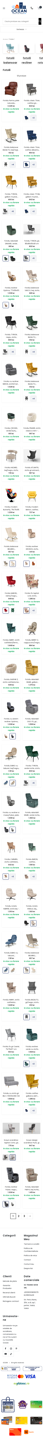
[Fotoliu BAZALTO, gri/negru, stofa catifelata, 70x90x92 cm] (6, 164)
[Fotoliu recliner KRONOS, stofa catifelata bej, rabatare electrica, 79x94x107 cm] (26, 564)
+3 (13, 876)
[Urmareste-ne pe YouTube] (5, 1354)
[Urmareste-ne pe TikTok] (11, 1354)
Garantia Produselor (7, 1287)
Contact (27, 1260)
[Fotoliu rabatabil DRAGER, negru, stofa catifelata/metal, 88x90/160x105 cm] (13, 258)
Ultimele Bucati (9, 1297)
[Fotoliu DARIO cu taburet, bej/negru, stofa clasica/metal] (13, 783)
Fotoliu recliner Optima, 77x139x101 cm (11, 290)
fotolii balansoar (10, 60)
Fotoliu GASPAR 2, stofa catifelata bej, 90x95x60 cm (11, 682)
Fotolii (11, 39)
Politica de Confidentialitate (31, 1249)
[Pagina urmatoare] (30, 1216)
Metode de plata (10, 1281)
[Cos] (39, 8)
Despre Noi (28, 1268)
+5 (13, 211)
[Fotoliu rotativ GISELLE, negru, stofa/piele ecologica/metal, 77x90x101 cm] (26, 923)
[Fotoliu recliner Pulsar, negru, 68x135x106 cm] (6, 830)
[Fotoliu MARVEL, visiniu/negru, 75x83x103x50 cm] (6, 610)
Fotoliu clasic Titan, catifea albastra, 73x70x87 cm (32, 150)
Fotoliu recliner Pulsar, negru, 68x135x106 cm (11, 1189)
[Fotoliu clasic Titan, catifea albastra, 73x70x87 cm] (26, 118)
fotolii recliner (27, 60)
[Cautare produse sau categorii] (40, 21)
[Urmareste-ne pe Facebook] (5, 1348)
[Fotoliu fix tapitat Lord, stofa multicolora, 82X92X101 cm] (26, 610)
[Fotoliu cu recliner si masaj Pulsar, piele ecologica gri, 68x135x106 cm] (13, 830)
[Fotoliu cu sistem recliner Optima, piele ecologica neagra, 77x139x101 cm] (13, 305)
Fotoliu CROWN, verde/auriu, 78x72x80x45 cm (11, 431)
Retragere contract (11, 1301)
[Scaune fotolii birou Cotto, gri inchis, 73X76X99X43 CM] (6, 1157)
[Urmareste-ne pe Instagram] (11, 1348)
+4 (13, 164)
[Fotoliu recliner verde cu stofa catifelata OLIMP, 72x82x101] (26, 1064)
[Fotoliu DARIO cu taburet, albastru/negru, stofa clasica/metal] (6, 783)
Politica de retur (30, 1255)
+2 (33, 118)
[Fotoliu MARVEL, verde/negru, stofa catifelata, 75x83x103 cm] (13, 610)
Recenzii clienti (9, 1292)
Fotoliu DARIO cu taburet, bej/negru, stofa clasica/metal (11, 768)
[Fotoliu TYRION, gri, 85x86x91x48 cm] (6, 211)
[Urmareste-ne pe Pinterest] (16, 1348)
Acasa (5, 39)
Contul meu (29, 1264)
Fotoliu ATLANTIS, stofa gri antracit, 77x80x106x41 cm (32, 470)
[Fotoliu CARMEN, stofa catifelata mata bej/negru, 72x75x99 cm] (6, 876)
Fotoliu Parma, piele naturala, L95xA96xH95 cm (11, 103)
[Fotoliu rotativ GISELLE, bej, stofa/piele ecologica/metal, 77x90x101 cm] (33, 923)
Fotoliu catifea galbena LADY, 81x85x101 (32, 1096)
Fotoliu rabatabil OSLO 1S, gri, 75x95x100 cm (32, 721)
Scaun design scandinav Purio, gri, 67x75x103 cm (32, 1143)
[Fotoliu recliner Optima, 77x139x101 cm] (6, 305)
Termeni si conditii (31, 1244)
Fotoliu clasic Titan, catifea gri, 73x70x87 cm (32, 103)
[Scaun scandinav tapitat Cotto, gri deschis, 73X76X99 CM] (13, 1157)
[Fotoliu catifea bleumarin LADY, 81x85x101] (26, 1111)
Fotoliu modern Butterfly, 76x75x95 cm (11, 509)
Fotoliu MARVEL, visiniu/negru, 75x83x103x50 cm (11, 596)
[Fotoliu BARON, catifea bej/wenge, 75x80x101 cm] (26, 876)
